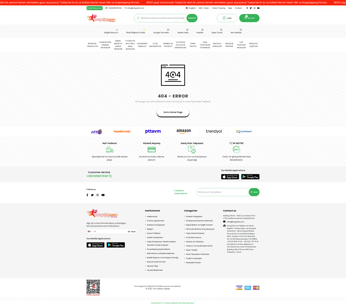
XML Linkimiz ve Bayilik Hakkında (160, 253)
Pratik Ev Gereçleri (194, 258)
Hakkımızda (152, 216)
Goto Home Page (173, 112)
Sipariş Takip (152, 266)
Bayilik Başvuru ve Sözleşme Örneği (162, 257)
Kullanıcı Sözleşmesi (156, 225)
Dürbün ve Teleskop (195, 241)
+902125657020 (97, 176)
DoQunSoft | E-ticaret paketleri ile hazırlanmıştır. (173, 303)
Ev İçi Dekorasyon (193, 237)
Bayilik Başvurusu (94, 8)
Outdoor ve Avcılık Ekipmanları (199, 246)
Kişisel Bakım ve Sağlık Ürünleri (199, 225)
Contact (238, 8)
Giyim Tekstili (191, 250)
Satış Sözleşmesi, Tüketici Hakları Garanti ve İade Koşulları (161, 243)
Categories (190, 210)
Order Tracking (218, 8)
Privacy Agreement (155, 220)
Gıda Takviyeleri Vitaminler (197, 254)
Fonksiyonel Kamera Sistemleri (199, 220)
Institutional (152, 210)
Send (255, 192)
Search (192, 18)
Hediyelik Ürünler (193, 262)
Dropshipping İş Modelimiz (158, 249)
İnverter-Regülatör (194, 216)
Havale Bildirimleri (155, 270)
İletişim (150, 229)
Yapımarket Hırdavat (195, 233)
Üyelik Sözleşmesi (155, 237)
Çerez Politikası (153, 233)
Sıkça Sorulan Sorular (156, 261)
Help (230, 8)
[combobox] (90, 231)
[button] (227, 18)
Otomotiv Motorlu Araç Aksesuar (200, 229)
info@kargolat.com (235, 221)
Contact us (229, 210)
